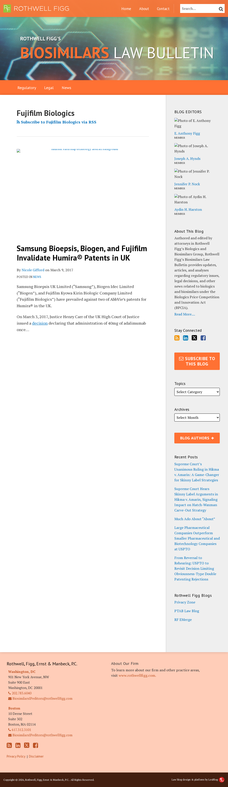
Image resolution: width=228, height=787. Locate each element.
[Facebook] (203, 338)
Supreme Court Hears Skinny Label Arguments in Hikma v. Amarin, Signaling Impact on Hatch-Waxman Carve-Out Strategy (196, 499)
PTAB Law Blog (186, 610)
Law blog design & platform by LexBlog (195, 779)
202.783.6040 (21, 693)
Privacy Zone (184, 602)
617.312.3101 (21, 729)
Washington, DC (21, 671)
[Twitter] (194, 338)
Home (126, 8)
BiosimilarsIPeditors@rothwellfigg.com (42, 698)
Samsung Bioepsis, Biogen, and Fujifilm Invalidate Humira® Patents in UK (82, 253)
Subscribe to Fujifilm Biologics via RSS (58, 122)
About (144, 8)
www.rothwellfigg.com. (137, 675)
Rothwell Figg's (40, 38)
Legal (49, 87)
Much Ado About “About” (194, 518)
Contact (163, 8)
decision (40, 323)
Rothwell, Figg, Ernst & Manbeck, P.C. (42, 664)
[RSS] (176, 338)
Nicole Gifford (33, 269)
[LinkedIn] (185, 338)
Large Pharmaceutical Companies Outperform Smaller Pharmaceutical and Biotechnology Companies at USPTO (197, 538)
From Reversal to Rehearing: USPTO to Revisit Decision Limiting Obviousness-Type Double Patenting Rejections (195, 568)
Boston (14, 708)
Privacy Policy (16, 756)
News (66, 87)
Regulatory (26, 87)
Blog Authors (192, 436)
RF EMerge (183, 619)
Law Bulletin (117, 52)
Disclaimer (36, 756)
